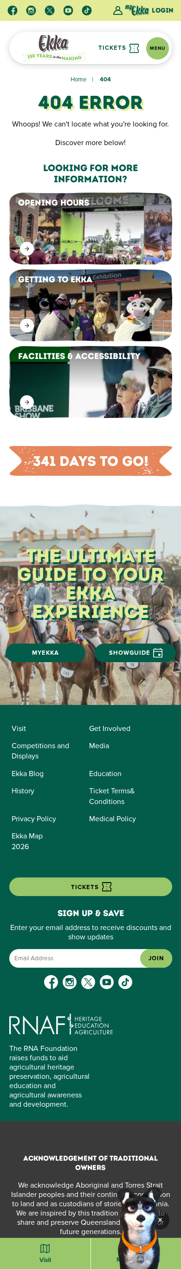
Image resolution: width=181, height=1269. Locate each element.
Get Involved (109, 728)
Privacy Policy (34, 819)
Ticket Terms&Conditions (112, 796)
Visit (19, 728)
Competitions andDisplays (40, 751)
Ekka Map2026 (27, 841)
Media (99, 746)
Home (78, 79)
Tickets (113, 48)
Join (156, 958)
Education (105, 773)
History (23, 791)
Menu (157, 48)
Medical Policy (112, 819)
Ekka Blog (28, 773)
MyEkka (45, 653)
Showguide (129, 653)
